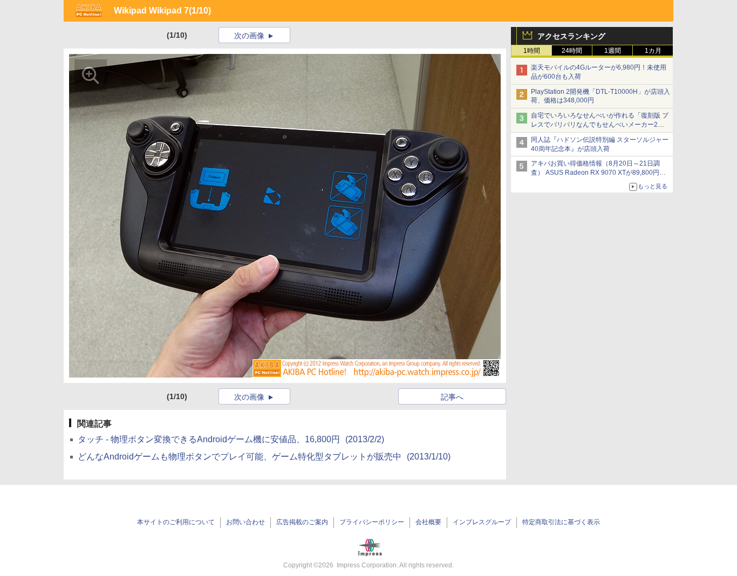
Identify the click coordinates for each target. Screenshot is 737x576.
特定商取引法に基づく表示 (561, 522)
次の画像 (249, 35)
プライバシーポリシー (371, 522)
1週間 (612, 50)
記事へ (452, 397)
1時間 (531, 50)
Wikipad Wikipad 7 (151, 10)
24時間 (572, 50)
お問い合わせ (245, 522)
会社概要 (428, 522)
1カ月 (653, 50)
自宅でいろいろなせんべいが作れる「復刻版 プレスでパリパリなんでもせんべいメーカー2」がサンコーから (599, 125)
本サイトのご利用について (176, 522)
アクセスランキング (571, 36)
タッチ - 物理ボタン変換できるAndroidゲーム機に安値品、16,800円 (231, 439)
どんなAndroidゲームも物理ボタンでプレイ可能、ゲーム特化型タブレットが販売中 (264, 456)
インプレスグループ (482, 522)
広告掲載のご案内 (302, 522)
